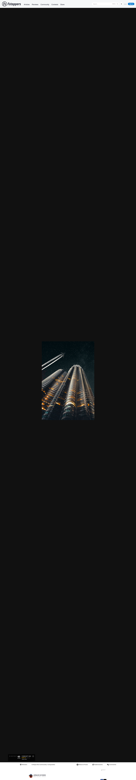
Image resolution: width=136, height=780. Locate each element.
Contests (54, 4)
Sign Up (131, 4)
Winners (24, 765)
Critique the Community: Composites (43, 765)
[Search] (117, 4)
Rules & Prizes (83, 765)
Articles (27, 4)
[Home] (11, 4)
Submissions (98, 765)
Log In (125, 4)
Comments (112, 765)
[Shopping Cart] (121, 3)
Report (103, 769)
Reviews (35, 4)
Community (45, 4)
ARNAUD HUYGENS (40, 775)
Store (62, 4)
